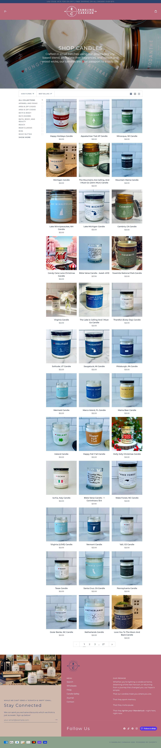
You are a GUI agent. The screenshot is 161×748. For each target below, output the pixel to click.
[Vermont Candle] (94, 524)
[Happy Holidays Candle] (61, 116)
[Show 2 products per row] (131, 94)
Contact (70, 702)
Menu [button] (69, 678)
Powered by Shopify (146, 742)
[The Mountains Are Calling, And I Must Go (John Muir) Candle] (94, 160)
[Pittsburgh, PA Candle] (127, 346)
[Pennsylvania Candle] (127, 568)
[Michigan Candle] (61, 160)
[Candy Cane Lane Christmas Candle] (61, 253)
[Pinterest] (133, 729)
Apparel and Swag (28, 103)
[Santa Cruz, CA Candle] (94, 568)
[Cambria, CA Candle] (127, 206)
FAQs (69, 690)
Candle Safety (73, 694)
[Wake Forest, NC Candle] (127, 478)
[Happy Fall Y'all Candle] (94, 434)
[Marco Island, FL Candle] (94, 390)
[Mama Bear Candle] (127, 390)
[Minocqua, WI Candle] (127, 116)
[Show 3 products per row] (135, 94)
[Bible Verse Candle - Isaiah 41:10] (94, 253)
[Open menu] (7, 11)
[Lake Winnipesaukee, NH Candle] (61, 206)
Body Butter (25, 134)
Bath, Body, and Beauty (27, 120)
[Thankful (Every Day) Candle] (127, 300)
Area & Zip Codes (27, 106)
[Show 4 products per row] (139, 94)
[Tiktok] (128, 729)
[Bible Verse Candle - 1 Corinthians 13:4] (94, 478)
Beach (22, 125)
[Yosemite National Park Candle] (127, 253)
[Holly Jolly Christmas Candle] (127, 434)
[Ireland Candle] (61, 434)
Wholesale (71, 686)
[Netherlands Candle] (94, 612)
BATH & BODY (25, 113)
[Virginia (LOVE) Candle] (61, 524)
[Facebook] (124, 729)
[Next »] (112, 644)
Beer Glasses (25, 128)
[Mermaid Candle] (61, 390)
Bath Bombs (25, 116)
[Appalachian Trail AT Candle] (94, 116)
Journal (70, 698)
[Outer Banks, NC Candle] (61, 612)
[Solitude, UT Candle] (61, 346)
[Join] (55, 719)
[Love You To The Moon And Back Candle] (127, 612)
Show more (24, 137)
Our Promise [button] (119, 678)
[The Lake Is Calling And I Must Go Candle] (94, 300)
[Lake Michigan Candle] (94, 206)
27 (103, 644)
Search (70, 682)
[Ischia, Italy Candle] (61, 478)
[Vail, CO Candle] (127, 524)
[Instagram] (137, 729)
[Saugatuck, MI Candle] (94, 346)
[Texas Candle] (61, 568)
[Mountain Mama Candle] (127, 160)
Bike (21, 131)
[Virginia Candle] (61, 300)
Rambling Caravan (120, 742)
